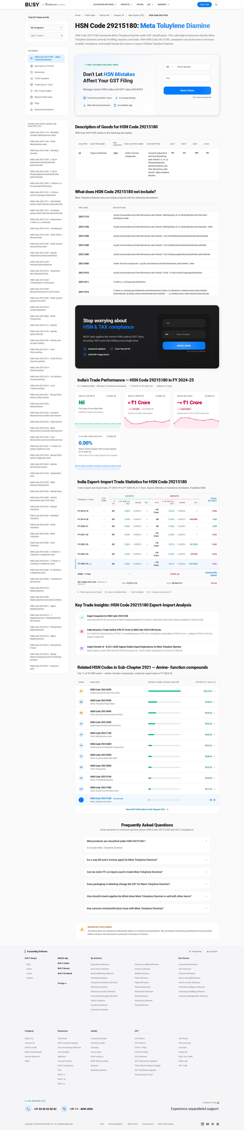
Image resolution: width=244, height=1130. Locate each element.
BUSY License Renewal (68, 1043)
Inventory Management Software (193, 996)
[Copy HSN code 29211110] (92, 216)
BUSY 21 (61, 1084)
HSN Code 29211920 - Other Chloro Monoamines (46, 236)
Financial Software (187, 973)
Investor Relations (115, 1124)
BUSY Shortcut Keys (100, 1061)
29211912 (84, 292)
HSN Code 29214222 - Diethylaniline (40, 405)
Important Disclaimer (44, 109)
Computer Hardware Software (104, 982)
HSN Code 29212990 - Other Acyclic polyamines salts (46, 299)
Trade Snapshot (42, 78)
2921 (116, 153)
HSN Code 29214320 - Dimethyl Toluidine (44, 517)
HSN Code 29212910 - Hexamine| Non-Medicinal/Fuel (45, 272)
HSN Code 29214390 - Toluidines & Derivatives (46, 580)
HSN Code (183, 1061)
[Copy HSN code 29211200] (92, 236)
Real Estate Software (144, 991)
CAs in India (96, 1052)
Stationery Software (143, 1000)
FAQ (59, 1070)
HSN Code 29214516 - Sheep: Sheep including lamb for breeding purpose (45, 657)
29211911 (84, 282)
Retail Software (141, 996)
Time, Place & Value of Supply (148, 1065)
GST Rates (183, 1038)
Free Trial (204, 4)
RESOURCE (162, 5)
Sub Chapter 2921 (136, 15)
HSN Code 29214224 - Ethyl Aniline (46, 422)
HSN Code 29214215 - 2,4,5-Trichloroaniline (42, 387)
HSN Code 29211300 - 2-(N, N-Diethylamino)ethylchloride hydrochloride (43, 162)
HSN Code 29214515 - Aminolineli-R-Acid (46, 646)
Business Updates (99, 1070)
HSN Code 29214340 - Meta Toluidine (42, 535)
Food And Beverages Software (104, 996)
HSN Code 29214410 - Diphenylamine (40, 589)
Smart (29, 969)
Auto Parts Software (100, 969)
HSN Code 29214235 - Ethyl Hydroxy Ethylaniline (42, 483)
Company (29, 1031)
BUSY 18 (61, 1079)
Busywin (94, 1065)
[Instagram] (217, 1124)
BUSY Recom (64, 968)
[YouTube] (207, 1124)
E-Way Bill (183, 1052)
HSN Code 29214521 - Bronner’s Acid (44, 667)
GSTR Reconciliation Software (192, 987)
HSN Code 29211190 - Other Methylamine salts (42, 142)
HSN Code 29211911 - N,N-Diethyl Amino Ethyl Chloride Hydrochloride (46, 202)
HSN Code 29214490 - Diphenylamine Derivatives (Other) (46, 598)
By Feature (184, 958)
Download (62, 1038)
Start (29, 964)
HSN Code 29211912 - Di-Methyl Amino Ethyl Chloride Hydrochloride (46, 211)
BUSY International (33, 1052)
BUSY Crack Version (166, 1124)
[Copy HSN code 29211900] (92, 263)
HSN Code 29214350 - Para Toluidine (42, 544)
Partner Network (32, 1056)
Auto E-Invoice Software (189, 982)
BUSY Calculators (65, 1065)
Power (29, 973)
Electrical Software (99, 987)
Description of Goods (44, 66)
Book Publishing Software (102, 973)
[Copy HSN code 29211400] (92, 254)
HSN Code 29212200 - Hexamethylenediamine (41, 263)
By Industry (96, 958)
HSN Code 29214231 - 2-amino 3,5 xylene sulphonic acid (45, 447)
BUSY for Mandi (65, 973)
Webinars (62, 1056)
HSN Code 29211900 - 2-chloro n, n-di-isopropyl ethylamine (46, 184)
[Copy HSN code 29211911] (92, 282)
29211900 (84, 263)
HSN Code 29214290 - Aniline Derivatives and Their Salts (43, 498)
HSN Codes (90, 15)
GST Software (185, 969)
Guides (94, 1031)
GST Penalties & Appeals (145, 1070)
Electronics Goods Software (103, 991)
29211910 (84, 272)
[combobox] (46, 35)
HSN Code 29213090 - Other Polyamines (42, 317)
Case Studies (63, 1052)
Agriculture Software (100, 964)
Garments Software (99, 1009)
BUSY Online (63, 963)
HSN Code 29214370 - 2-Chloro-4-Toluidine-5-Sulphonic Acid (45, 562)
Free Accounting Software (69, 1047)
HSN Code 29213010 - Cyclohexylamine (40, 308)
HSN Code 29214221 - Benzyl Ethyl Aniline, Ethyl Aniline (46, 396)
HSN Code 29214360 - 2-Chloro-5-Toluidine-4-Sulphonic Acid (45, 553)
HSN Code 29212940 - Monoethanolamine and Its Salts (45, 290)
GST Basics (140, 1038)
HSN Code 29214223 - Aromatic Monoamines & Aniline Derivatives (45, 414)
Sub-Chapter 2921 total (87, 582)
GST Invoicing (185, 1043)
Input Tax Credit (186, 1056)
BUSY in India (31, 1047)
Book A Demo (187, 90)
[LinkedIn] (202, 1124)
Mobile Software (142, 973)
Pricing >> (62, 983)
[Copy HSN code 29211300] (92, 245)
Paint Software (141, 978)
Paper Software (142, 982)
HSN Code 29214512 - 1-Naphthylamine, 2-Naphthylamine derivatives (45, 618)
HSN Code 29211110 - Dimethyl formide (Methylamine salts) (44, 133)
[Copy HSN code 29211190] (92, 227)
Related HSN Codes (43, 97)
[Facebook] (212, 1124)
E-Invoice (183, 1047)
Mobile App (63, 958)
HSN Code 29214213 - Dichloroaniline (40, 368)
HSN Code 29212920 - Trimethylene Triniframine (42, 281)
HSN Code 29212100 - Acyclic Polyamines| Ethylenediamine (43, 254)
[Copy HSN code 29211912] (92, 292)
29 (80, 153)
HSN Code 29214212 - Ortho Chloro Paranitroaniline (46, 359)
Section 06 (104, 15)
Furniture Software (99, 1005)
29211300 (84, 245)
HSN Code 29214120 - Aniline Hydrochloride (43, 332)
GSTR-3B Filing (141, 1052)
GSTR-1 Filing (141, 1047)
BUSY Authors (97, 1056)
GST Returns (140, 1043)
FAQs (37, 103)
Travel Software (142, 1005)
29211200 (84, 236)
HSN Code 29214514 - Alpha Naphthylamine (43, 637)
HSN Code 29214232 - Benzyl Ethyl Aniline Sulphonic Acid (46, 456)
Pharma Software (142, 987)
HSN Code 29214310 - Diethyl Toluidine (43, 508)
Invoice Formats (65, 1061)
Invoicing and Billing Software (192, 991)
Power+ (30, 978)
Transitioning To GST (144, 1074)
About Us (29, 1038)
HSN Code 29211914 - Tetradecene (46, 228)
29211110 (84, 216)
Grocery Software (142, 969)
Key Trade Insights (43, 91)
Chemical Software (99, 978)
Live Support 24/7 (36, 1101)
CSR (102, 1124)
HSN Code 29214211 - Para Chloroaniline (42, 350)
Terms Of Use (133, 1124)
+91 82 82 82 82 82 (45, 1109)
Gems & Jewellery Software (147, 964)
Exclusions (39, 72)
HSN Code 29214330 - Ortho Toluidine (42, 526)
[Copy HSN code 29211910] (92, 273)
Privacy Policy (147, 1124)
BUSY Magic (31, 958)
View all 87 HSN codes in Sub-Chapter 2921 (145, 809)
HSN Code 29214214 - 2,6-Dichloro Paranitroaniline (45, 378)
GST (149, 5)
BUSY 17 (61, 1074)
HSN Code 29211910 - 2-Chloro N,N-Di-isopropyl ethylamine (44, 193)
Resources (63, 1031)
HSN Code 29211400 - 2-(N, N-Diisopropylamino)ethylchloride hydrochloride (44, 174)
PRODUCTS (125, 5)
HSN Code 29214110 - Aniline (43, 325)
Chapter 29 (119, 15)
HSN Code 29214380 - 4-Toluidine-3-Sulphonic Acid (46, 571)
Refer (27, 1061)
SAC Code (183, 1065)
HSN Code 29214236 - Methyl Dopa (46, 491)
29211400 (84, 254)
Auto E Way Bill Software (189, 978)
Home (77, 15)
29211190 (84, 227)
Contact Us (30, 1043)
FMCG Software (98, 1000)
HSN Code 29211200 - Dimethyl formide (44, 151)
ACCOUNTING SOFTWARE (103, 5)
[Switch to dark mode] (216, 4)
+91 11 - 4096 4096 (81, 1109)
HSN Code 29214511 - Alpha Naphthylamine (43, 607)
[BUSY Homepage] (45, 4)
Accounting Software (37, 951)
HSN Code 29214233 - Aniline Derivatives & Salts (43, 465)
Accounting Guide (98, 1038)
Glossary (95, 1047)
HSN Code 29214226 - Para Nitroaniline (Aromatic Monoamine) (46, 438)
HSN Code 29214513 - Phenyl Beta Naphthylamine (45, 628)
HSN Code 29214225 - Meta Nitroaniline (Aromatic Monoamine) (46, 429)
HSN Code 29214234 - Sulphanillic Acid (45, 474)
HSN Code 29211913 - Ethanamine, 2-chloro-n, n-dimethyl (46, 220)
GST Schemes (141, 1056)
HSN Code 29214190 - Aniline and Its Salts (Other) (45, 341)
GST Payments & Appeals (146, 1061)
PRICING (140, 5)
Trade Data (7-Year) (44, 85)
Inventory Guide (98, 1043)
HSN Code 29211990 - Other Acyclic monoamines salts (46, 245)
